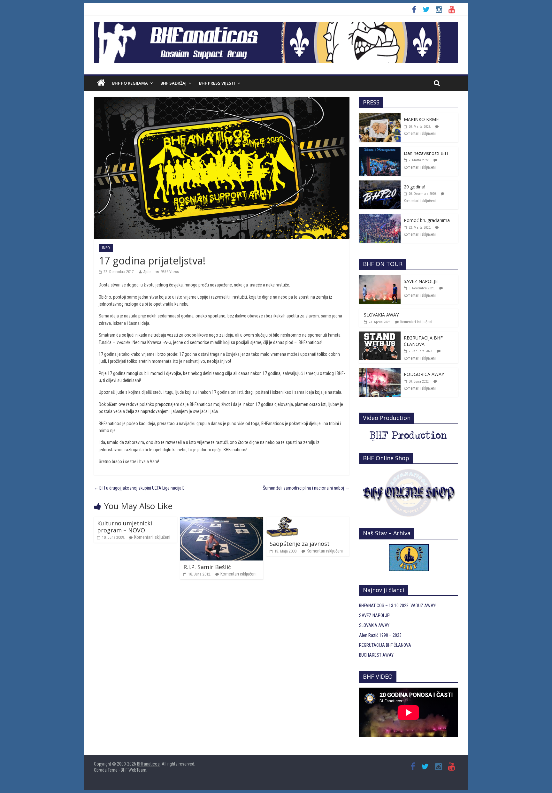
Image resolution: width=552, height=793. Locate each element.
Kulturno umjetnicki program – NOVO (124, 526)
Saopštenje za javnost (300, 543)
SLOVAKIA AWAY (381, 315)
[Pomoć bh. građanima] (380, 217)
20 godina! (414, 187)
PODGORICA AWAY (424, 374)
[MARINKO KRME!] (380, 116)
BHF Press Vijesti (217, 83)
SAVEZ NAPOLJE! (421, 281)
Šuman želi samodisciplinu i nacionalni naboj (306, 488)
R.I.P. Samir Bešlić (207, 567)
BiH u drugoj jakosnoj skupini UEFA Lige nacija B (139, 488)
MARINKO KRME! (422, 119)
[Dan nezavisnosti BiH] (380, 150)
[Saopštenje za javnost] (282, 520)
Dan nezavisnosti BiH (426, 153)
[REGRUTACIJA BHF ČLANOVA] (380, 335)
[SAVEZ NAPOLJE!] (380, 278)
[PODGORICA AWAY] (380, 371)
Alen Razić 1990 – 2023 (380, 635)
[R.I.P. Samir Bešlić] (221, 520)
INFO (106, 248)
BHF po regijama (130, 83)
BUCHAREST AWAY (376, 655)
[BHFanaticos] (276, 25)
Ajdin (147, 272)
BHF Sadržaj (173, 83)
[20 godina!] (380, 184)
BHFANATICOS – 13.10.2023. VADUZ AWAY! (397, 605)
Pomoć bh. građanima (427, 220)
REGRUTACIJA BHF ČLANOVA (423, 341)
